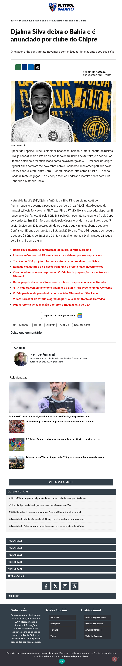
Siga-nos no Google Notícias (59, 315)
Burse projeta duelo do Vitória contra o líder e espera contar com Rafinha (59, 282)
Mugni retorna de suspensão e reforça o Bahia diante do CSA (51, 304)
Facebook (55, 617)
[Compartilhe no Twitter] (31, 67)
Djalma (64, 325)
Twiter (53, 636)
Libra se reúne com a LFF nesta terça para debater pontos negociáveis (57, 255)
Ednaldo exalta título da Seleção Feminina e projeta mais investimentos (58, 266)
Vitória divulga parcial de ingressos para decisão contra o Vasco (41, 505)
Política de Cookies (94, 624)
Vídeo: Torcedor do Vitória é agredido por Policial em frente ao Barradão (59, 299)
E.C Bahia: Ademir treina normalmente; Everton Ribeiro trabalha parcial (45, 512)
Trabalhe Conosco (93, 636)
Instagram (55, 624)
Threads (54, 630)
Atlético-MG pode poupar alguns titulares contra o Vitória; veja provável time (47, 498)
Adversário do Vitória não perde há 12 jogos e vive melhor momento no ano (47, 519)
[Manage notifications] (114, 659)
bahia (37, 325)
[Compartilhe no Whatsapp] (18, 67)
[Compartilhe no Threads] (37, 67)
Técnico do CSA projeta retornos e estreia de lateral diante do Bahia (56, 261)
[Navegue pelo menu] (12, 6)
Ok (61, 661)
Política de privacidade (95, 617)
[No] (118, 657)
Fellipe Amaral (97, 72)
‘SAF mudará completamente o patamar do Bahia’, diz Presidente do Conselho (62, 287)
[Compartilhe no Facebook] (24, 67)
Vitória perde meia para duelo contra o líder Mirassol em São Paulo (55, 293)
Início (14, 20)
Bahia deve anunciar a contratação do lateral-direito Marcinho (52, 249)
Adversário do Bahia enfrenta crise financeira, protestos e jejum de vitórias (46, 526)
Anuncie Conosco (93, 630)
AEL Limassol (21, 325)
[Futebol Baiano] (61, 7)
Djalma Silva (82, 325)
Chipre (50, 325)
